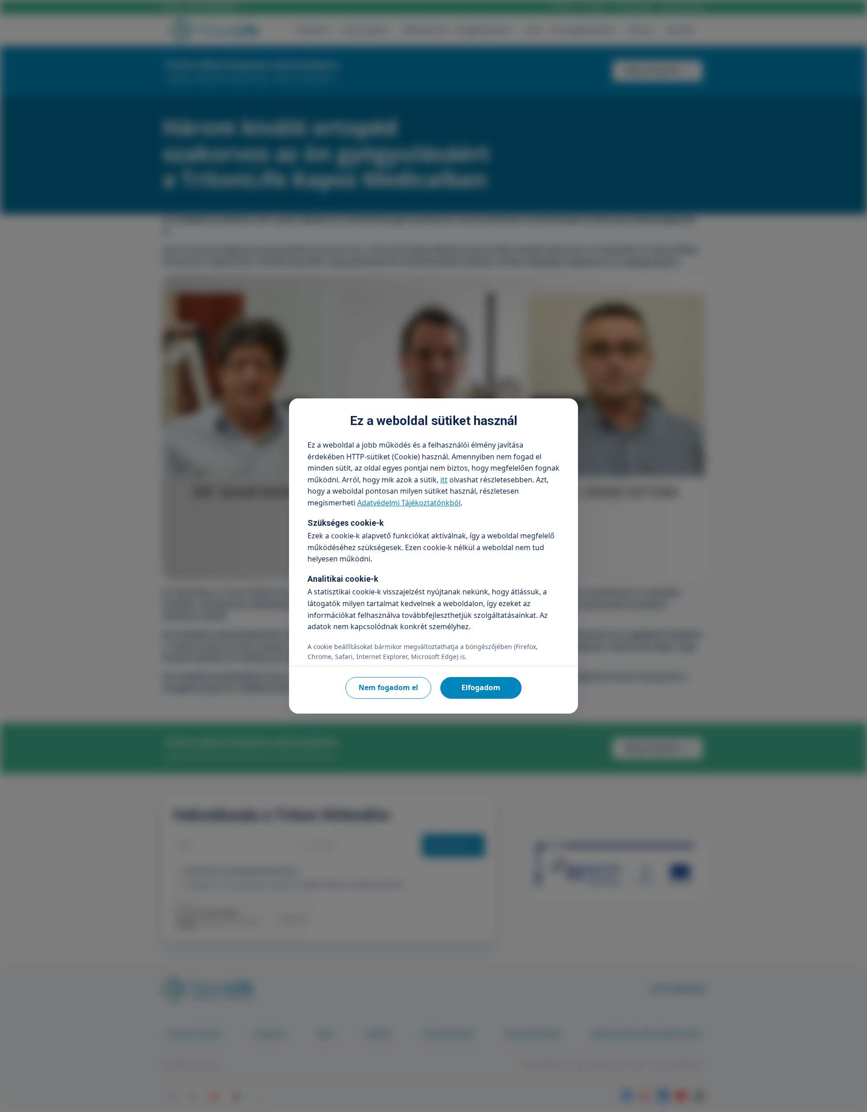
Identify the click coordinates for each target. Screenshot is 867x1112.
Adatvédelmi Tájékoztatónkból (409, 503)
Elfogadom (480, 687)
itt (443, 480)
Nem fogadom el (388, 687)
